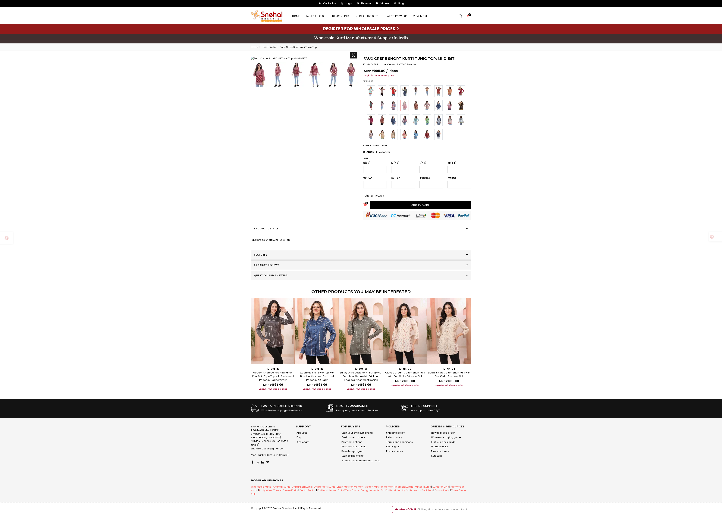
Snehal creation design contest (360, 460)
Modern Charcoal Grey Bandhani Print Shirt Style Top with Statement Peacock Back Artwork (273, 376)
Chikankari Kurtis (302, 487)
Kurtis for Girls (440, 487)
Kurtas (418, 487)
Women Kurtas (404, 487)
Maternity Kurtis (403, 490)
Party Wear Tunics (270, 490)
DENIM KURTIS (341, 16)
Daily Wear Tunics (348, 490)
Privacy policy (394, 451)
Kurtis (427, 487)
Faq (298, 437)
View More (420, 16)
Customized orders (353, 437)
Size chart (302, 442)
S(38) (366, 163)
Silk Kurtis (386, 490)
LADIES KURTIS (315, 16)
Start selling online (352, 456)
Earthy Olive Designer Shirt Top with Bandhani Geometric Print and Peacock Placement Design (361, 376)
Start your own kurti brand (357, 433)
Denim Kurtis (290, 490)
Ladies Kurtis (269, 47)
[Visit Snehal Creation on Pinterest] (267, 462)
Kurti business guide (443, 442)
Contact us (329, 3)
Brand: (377, 152)
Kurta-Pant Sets (423, 490)
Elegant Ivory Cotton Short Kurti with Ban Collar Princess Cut (449, 374)
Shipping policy (395, 433)
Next (475, 341)
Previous (247, 341)
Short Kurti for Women (350, 487)
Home (296, 16)
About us (301, 433)
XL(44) (451, 163)
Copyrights (393, 446)
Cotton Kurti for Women (379, 487)
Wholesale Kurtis (261, 487)
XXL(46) (368, 178)
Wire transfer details (353, 446)
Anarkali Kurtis (281, 487)
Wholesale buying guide (446, 437)
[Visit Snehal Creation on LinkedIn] (262, 462)
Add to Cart (420, 205)
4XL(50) (424, 178)
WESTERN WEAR (397, 16)
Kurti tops (436, 456)
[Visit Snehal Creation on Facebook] (252, 462)
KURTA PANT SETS (367, 16)
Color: (368, 81)
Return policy (394, 437)
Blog (401, 3)
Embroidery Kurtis (324, 487)
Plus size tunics (440, 451)
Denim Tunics (308, 490)
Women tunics (440, 446)
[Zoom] (353, 55)
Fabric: (375, 145)
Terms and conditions (399, 442)
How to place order (443, 433)
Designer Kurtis (370, 490)
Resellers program (352, 451)
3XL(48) (396, 178)
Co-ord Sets (442, 490)
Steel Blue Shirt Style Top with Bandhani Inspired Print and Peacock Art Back (317, 376)
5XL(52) (452, 178)
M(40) (395, 163)
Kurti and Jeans (326, 490)
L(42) (422, 163)
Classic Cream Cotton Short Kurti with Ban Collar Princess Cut (405, 374)
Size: (366, 158)
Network (366, 3)
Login (349, 3)
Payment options (351, 442)
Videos (385, 3)
